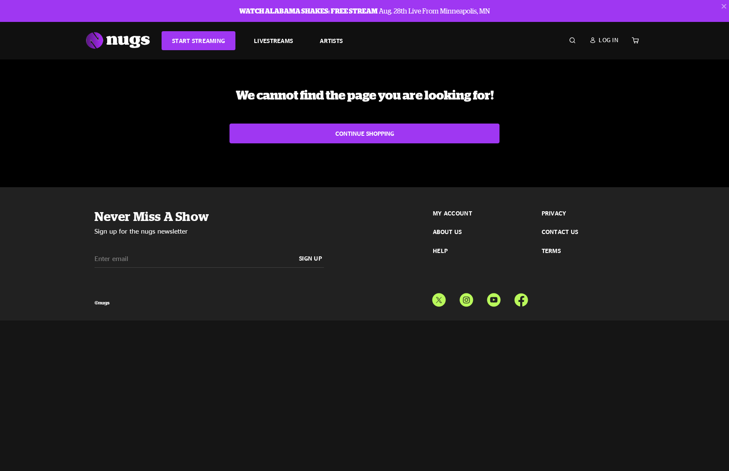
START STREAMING (198, 41)
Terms (551, 251)
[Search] (572, 40)
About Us (447, 232)
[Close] (724, 6)
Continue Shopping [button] (364, 133)
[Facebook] (521, 298)
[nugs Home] (118, 40)
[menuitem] (198, 40)
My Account (452, 213)
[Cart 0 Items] (635, 40)
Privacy (554, 213)
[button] (603, 40)
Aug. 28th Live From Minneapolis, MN (364, 11)
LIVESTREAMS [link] (273, 41)
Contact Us (560, 232)
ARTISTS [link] (331, 41)
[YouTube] (494, 298)
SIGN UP (310, 258)
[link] (198, 40)
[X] (439, 298)
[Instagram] (466, 298)
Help (440, 251)
